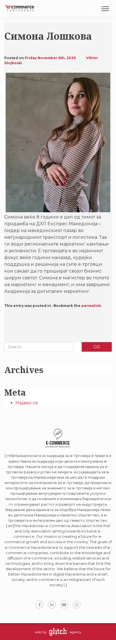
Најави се (26, 402)
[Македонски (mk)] (87, 9)
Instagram (77, 604)
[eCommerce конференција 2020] (19, 6)
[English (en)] (75, 9)
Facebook (39, 604)
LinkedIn (52, 604)
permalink (91, 306)
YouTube (64, 604)
